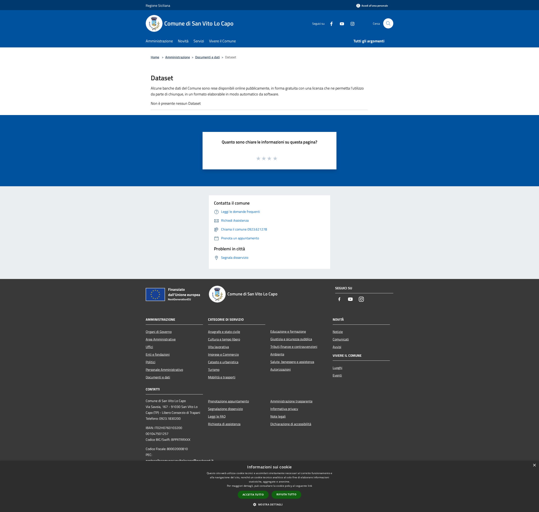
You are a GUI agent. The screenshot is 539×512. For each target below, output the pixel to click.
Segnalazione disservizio (225, 408)
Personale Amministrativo (164, 369)
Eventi (337, 375)
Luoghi (337, 367)
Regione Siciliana (158, 5)
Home (155, 57)
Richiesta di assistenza (224, 423)
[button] (269, 504)
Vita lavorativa (218, 346)
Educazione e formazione (288, 331)
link (310, 486)
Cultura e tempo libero (224, 339)
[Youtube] (340, 23)
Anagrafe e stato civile (224, 331)
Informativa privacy (284, 408)
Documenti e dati (207, 57)
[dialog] (269, 486)
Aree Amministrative (161, 339)
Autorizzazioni (280, 369)
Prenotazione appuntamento (228, 401)
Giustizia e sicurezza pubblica (291, 339)
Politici (150, 362)
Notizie (338, 331)
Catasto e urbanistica (223, 362)
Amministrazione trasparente (291, 401)
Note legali (278, 416)
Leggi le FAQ (217, 416)
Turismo (213, 369)
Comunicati (341, 339)
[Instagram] (351, 23)
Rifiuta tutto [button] (286, 494)
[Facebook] (330, 23)
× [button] (534, 465)
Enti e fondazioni (158, 354)
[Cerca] (388, 23)
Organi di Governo (159, 331)
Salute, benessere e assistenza (292, 361)
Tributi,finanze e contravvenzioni (293, 346)
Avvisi (337, 346)
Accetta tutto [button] (253, 494)
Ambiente (277, 354)
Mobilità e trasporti (221, 377)
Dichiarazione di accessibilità (290, 423)
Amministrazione (177, 57)
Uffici (149, 346)
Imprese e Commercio (223, 354)
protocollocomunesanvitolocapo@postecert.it (179, 460)
